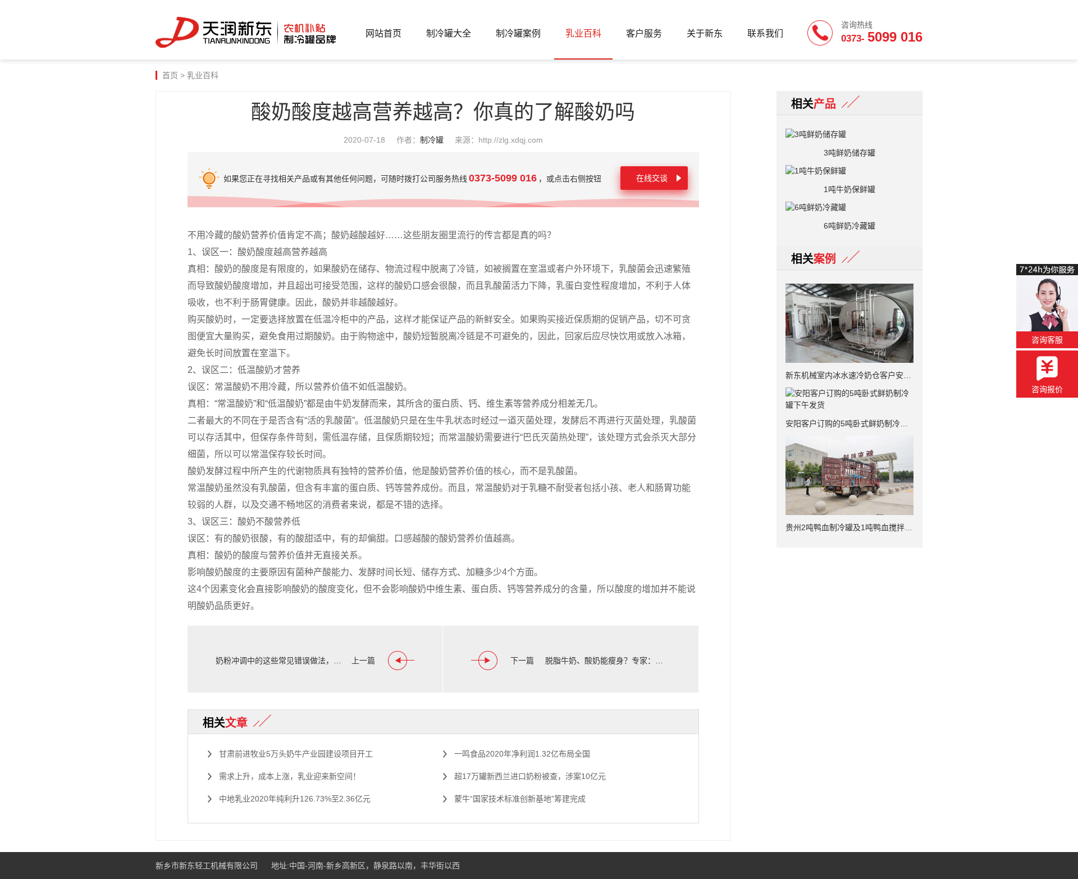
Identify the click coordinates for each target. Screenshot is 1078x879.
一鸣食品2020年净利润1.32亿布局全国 (522, 753)
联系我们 (765, 33)
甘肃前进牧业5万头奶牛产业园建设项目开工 (296, 753)
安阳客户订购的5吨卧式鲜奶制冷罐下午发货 (849, 423)
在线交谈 (652, 178)
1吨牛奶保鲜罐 (849, 189)
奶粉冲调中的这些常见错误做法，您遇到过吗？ (281, 660)
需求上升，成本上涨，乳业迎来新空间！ (289, 776)
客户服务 (644, 33)
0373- (881, 37)
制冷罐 (432, 139)
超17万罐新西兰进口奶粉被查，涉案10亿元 (530, 776)
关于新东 (705, 33)
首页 (170, 75)
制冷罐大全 (448, 33)
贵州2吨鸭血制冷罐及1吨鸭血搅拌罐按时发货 (849, 527)
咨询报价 (1047, 389)
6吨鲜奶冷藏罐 (849, 225)
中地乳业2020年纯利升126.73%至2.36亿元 (295, 798)
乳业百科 (583, 33)
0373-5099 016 (503, 178)
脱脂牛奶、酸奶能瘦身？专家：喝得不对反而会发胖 (607, 660)
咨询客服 (1047, 339)
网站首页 (383, 33)
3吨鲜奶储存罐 (849, 152)
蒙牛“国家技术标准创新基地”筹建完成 (520, 798)
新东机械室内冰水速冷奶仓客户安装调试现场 (849, 375)
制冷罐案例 (518, 33)
